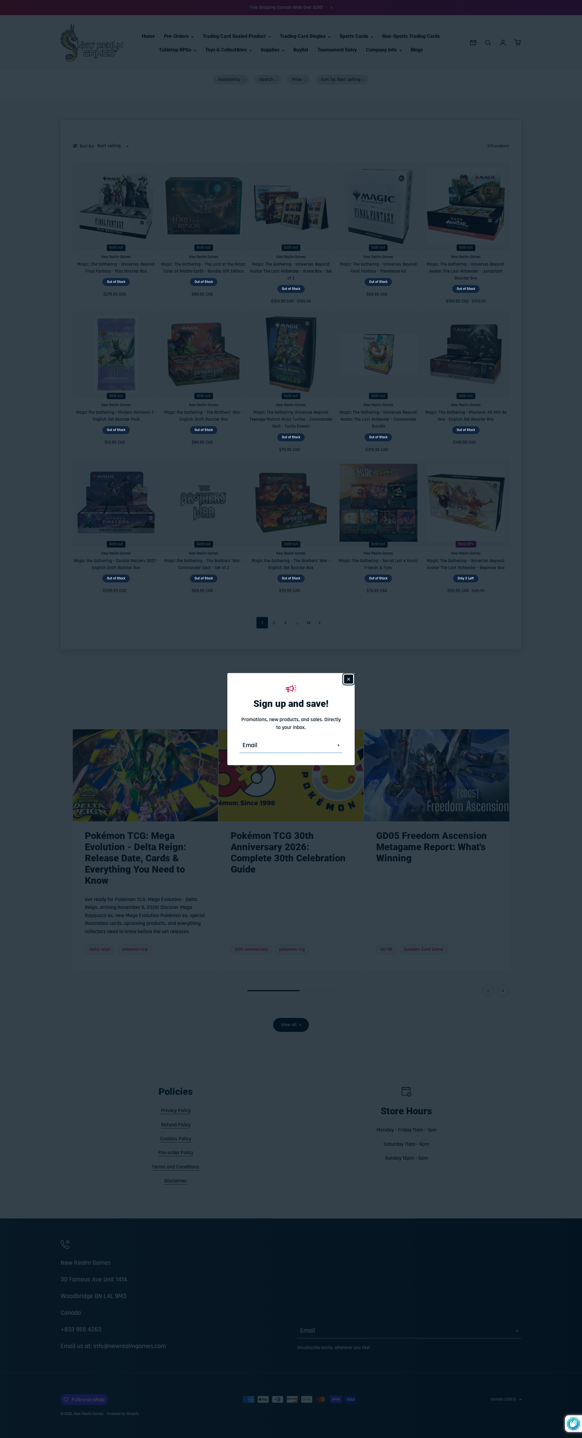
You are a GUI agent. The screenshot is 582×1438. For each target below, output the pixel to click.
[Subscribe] (339, 745)
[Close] (348, 679)
